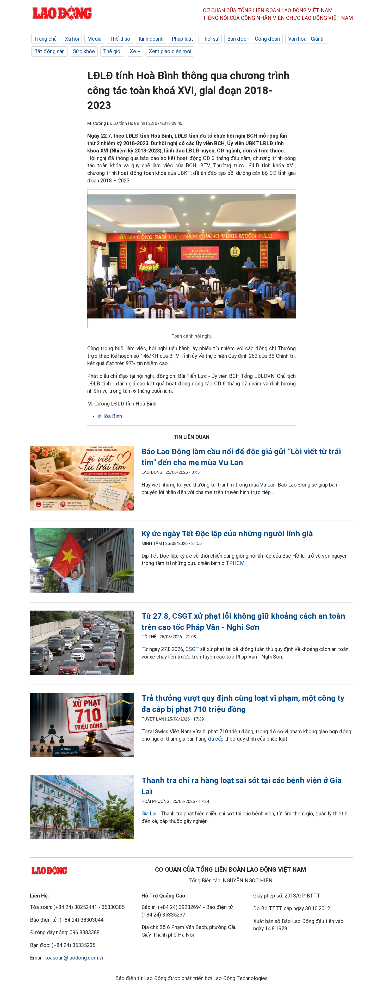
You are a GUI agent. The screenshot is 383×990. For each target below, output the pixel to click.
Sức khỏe (84, 51)
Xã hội (72, 39)
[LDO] (82, 479)
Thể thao (120, 39)
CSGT (192, 649)
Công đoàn (267, 39)
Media (94, 39)
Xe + (135, 51)
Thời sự (210, 39)
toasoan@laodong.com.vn (74, 958)
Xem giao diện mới (170, 51)
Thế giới (112, 51)
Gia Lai (148, 813)
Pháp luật (182, 39)
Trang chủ (45, 39)
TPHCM (235, 563)
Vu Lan (267, 485)
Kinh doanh (151, 39)
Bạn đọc (236, 39)
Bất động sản (49, 51)
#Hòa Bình (110, 416)
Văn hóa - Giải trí (306, 39)
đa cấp (216, 739)
